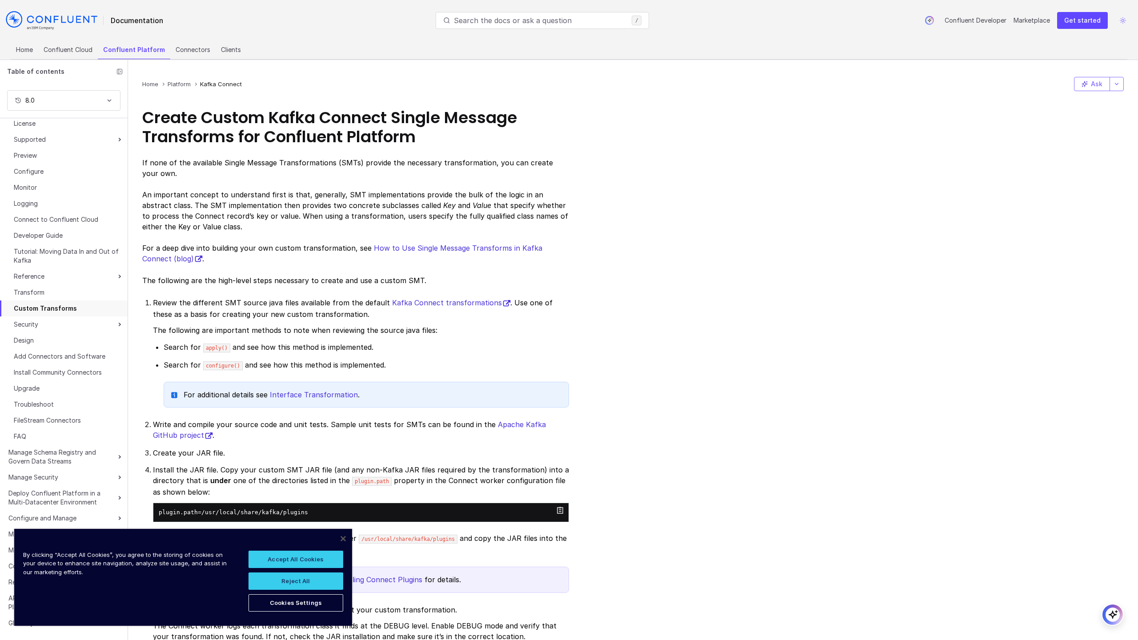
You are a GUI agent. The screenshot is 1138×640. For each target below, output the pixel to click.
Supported (30, 139)
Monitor (25, 187)
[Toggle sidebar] (119, 71)
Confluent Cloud (68, 49)
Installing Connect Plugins (377, 579)
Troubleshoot (34, 404)
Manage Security (33, 477)
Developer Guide (38, 235)
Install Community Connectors (58, 372)
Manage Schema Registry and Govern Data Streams (52, 456)
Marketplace (1032, 20)
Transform (29, 292)
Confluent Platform (134, 49)
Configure (29, 171)
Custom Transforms (45, 308)
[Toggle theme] (1123, 20)
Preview (25, 155)
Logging (26, 203)
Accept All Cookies (296, 559)
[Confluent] (51, 20)
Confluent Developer (975, 20)
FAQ (20, 436)
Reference (29, 276)
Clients (231, 49)
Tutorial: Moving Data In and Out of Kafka (66, 256)
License (25, 123)
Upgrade (27, 388)
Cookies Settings (296, 602)
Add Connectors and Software (59, 356)
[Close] (343, 538)
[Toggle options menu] (1116, 84)
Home (24, 49)
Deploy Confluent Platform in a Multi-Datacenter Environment (54, 497)
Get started (1082, 20)
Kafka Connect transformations (447, 302)
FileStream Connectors (47, 420)
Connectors (193, 49)
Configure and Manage (42, 518)
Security (26, 324)
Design (24, 340)
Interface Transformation (314, 394)
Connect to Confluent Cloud (56, 219)
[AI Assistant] (930, 20)
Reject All (295, 580)
